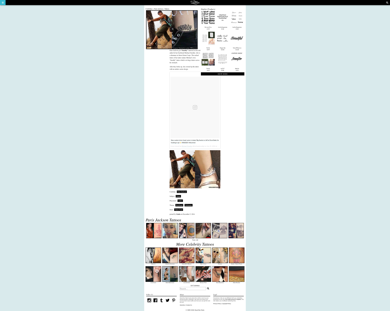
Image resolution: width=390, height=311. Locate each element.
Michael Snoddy (187, 146)
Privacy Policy (217, 303)
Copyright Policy (226, 303)
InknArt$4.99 (237, 69)
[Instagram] (149, 303)
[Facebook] (155, 303)
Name (178, 196)
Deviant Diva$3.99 (208, 28)
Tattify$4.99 (208, 49)
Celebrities (149, 9)
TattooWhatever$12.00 (237, 49)
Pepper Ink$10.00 (222, 49)
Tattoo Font (178, 210)
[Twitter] (168, 303)
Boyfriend (179, 205)
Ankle (180, 201)
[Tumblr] (161, 303)
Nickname (188, 205)
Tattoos (167, 9)
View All (195, 240)
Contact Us (189, 305)
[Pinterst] (174, 303)
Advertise (182, 305)
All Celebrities (195, 285)
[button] (3, 2)
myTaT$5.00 (222, 69)
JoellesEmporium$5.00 (222, 28)
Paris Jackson (158, 9)
